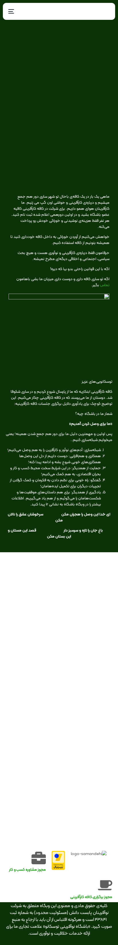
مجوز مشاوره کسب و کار (27, 869)
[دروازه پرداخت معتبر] (58, 868)
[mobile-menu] (12, 11)
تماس (104, 284)
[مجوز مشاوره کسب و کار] (39, 858)
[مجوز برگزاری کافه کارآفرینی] (105, 885)
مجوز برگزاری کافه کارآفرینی (91, 896)
